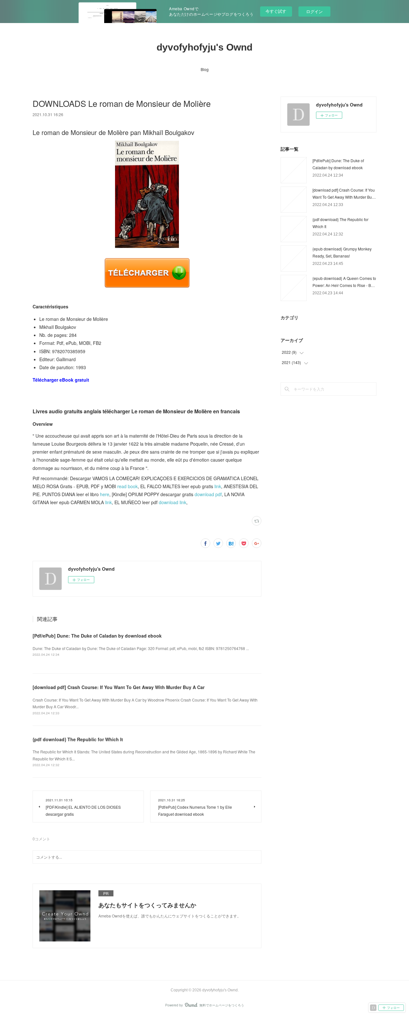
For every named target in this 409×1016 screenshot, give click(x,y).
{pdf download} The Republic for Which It (78, 739)
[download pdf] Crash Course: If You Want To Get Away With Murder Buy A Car (118, 687)
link (217, 486)
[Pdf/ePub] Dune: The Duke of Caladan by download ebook (97, 635)
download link (172, 502)
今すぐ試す (276, 11)
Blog (205, 69)
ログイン (314, 11)
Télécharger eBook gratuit (61, 380)
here (104, 494)
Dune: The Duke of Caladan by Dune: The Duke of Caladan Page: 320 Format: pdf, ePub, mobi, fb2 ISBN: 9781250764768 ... (141, 648)
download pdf (208, 494)
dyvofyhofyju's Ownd (204, 47)
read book (127, 486)
